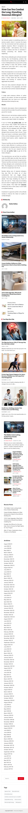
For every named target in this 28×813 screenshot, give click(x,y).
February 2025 (8, 580)
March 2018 (7, 739)
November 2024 (8, 587)
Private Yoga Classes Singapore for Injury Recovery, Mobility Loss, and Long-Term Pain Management (13, 376)
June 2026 (7, 548)
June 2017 (6, 758)
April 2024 (6, 602)
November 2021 (8, 662)
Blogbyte (21, 810)
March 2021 (7, 679)
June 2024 (7, 597)
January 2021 (7, 683)
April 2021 (6, 677)
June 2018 (6, 732)
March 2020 (7, 692)
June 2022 (7, 649)
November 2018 (8, 722)
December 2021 (8, 659)
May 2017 (6, 760)
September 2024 (8, 591)
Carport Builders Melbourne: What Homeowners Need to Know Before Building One (14, 265)
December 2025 (8, 559)
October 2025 (7, 563)
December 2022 (8, 636)
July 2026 (6, 546)
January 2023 (7, 634)
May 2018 (6, 734)
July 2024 (6, 595)
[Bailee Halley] (5, 206)
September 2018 (8, 726)
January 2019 (7, 717)
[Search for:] (10, 778)
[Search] (25, 2)
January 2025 (7, 582)
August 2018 (7, 728)
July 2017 (6, 756)
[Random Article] (23, 2)
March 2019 (7, 713)
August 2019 (7, 702)
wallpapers (18, 802)
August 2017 (7, 754)
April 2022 (6, 651)
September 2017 (8, 752)
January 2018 (7, 743)
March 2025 (7, 578)
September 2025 (8, 565)
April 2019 (6, 711)
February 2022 (8, 655)
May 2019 (6, 709)
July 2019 (6, 704)
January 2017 (7, 769)
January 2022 (7, 657)
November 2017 (8, 747)
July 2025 (6, 569)
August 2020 (7, 689)
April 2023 (6, 627)
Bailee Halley (6, 18)
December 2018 (8, 719)
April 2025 (6, 576)
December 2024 (8, 584)
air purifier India (16, 122)
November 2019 (8, 696)
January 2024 (7, 608)
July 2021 (6, 670)
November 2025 (8, 561)
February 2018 (7, 741)
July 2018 (6, 730)
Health (3, 6)
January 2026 (7, 557)
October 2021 (7, 664)
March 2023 (7, 629)
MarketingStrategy (9, 802)
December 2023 (8, 610)
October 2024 (7, 589)
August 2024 (7, 593)
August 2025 (7, 567)
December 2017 (8, 745)
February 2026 (8, 554)
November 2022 (8, 638)
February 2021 (7, 681)
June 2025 (7, 572)
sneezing (23, 184)
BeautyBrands (15, 791)
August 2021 (7, 668)
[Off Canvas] (2, 2)
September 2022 (8, 642)
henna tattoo (18, 799)
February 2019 (7, 715)
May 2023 (6, 625)
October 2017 (7, 749)
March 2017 (7, 764)
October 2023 (7, 614)
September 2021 (8, 666)
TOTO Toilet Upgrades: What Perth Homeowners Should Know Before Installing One (11, 294)
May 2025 (6, 574)
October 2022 (7, 640)
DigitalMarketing (9, 799)
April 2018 (6, 736)
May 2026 (6, 550)
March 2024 (7, 604)
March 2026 (7, 552)
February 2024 (8, 606)
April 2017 (6, 762)
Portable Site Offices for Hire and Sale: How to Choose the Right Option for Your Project (18, 479)
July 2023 (6, 621)
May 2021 (6, 674)
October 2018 (7, 724)
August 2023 (7, 619)
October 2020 (7, 687)
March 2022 (7, 653)
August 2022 (7, 644)
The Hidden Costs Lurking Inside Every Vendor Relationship (13, 236)
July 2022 (6, 647)
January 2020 (7, 694)
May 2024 (6, 599)
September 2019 (8, 700)
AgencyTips (7, 791)
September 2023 (8, 617)
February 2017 (7, 766)
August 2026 (7, 544)
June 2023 (7, 623)
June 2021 (6, 672)
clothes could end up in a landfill (13, 796)
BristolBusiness (8, 794)
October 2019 (7, 698)
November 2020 (8, 685)
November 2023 (8, 612)
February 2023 (8, 632)
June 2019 (6, 706)
